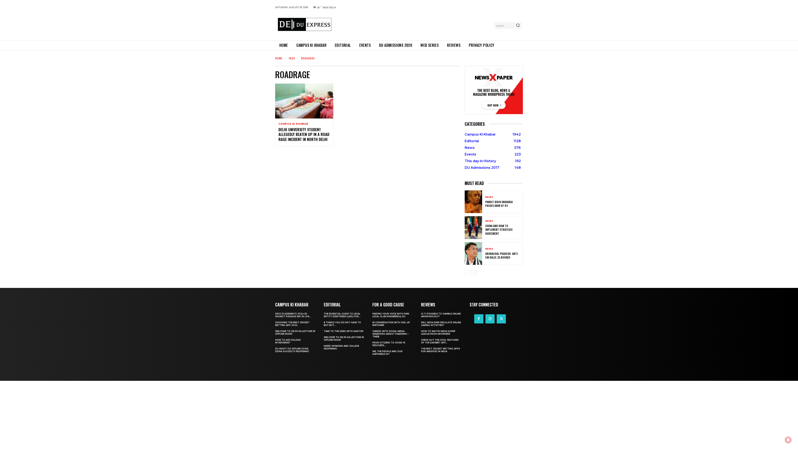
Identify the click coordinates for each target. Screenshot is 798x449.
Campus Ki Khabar (293, 124)
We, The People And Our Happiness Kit (387, 352)
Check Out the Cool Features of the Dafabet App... (440, 341)
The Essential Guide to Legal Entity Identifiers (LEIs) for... (342, 315)
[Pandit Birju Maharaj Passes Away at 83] (473, 201)
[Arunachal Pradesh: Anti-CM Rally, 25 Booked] (473, 253)
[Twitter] (501, 318)
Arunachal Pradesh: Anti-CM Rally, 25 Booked (502, 255)
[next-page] (474, 272)
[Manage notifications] (788, 440)
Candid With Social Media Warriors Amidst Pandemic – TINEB (390, 334)
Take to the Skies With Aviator (343, 331)
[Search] (518, 25)
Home (278, 58)
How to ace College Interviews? (287, 341)
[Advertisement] (414, 24)
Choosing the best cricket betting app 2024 (292, 324)
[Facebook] (478, 318)
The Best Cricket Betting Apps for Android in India (440, 350)
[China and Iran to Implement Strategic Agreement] (473, 227)
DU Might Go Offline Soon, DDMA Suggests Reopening (292, 350)
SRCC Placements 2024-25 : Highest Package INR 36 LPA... (293, 315)
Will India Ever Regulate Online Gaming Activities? (441, 324)
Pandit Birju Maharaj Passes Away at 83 (499, 204)
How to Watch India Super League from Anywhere (438, 332)
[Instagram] (490, 318)
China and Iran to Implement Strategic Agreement (499, 229)
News (489, 197)
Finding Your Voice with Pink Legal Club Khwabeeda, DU (390, 315)
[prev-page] (467, 272)
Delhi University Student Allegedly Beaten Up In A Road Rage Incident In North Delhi (303, 134)
